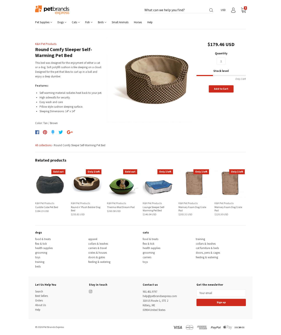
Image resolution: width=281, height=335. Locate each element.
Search (39, 291)
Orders (39, 300)
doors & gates (96, 257)
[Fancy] (53, 132)
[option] (149, 79)
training (39, 262)
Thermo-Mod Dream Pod (121, 207)
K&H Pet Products (45, 44)
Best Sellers (41, 296)
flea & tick (41, 244)
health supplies (44, 248)
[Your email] (221, 293)
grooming (41, 253)
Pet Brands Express (53, 327)
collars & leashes (98, 244)
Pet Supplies (42, 22)
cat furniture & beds (207, 248)
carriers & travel (97, 248)
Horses (138, 22)
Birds (101, 22)
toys (37, 257)
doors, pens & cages (208, 253)
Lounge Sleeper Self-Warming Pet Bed (154, 208)
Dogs (61, 22)
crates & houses (97, 253)
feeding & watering (99, 262)
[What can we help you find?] (178, 10)
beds (38, 266)
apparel (92, 239)
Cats (75, 22)
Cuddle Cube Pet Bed (46, 207)
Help (150, 22)
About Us (40, 305)
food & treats (43, 239)
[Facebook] (37, 132)
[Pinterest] (45, 132)
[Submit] (211, 10)
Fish (87, 22)
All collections (43, 145)
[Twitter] (61, 132)
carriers (147, 257)
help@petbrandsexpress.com (160, 296)
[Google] (70, 132)
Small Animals (120, 22)
